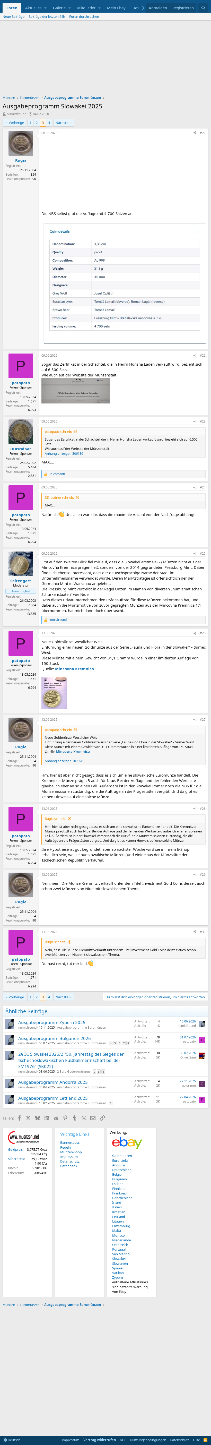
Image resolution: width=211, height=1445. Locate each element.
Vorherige (16, 122)
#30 (203, 932)
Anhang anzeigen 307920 (64, 761)
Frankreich (120, 1193)
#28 (203, 808)
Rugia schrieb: (55, 818)
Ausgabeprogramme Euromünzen (81, 1027)
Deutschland (121, 1169)
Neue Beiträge (13, 16)
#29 (203, 874)
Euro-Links (120, 1160)
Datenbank (68, 1166)
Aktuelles (33, 7)
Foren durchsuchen (84, 16)
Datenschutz (70, 1161)
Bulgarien (119, 1179)
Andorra (118, 1165)
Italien (117, 1207)
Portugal (119, 1249)
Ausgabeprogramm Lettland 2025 (53, 1098)
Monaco (118, 1235)
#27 (203, 719)
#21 (203, 133)
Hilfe (196, 1440)
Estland (118, 1183)
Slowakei (119, 1258)
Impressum (69, 1156)
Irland (116, 1202)
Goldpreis (15, 1149)
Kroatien (118, 1212)
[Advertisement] (105, 59)
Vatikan (118, 1272)
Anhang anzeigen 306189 (64, 453)
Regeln (65, 1147)
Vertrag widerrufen (99, 1440)
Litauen (118, 1221)
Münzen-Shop (71, 1152)
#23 (203, 421)
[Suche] (203, 8)
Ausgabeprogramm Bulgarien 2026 (54, 1038)
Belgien (118, 1174)
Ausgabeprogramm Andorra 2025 (53, 1082)
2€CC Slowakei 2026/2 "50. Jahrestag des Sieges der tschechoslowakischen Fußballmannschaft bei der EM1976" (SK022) (71, 1060)
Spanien (118, 1268)
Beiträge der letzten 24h (47, 16)
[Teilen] (194, 133)
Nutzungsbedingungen (148, 1440)
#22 (203, 355)
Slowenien (120, 1263)
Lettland (118, 1216)
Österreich (120, 1244)
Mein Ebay (116, 7)
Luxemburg (121, 1226)
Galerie (59, 7)
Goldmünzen (122, 1155)
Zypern (117, 1277)
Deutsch (13, 1440)
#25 (203, 553)
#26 (203, 633)
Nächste (62, 122)
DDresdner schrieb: (59, 497)
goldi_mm (189, 1085)
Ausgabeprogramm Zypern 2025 (51, 1022)
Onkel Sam (188, 1057)
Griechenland (122, 1197)
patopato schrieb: (58, 431)
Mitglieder (86, 7)
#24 (203, 487)
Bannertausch (71, 1142)
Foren (11, 7)
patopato (189, 1041)
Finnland (119, 1188)
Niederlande (121, 1240)
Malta (116, 1230)
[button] (45, 8)
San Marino (121, 1254)
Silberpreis (16, 1158)
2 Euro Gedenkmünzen (73, 1071)
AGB (123, 1440)
